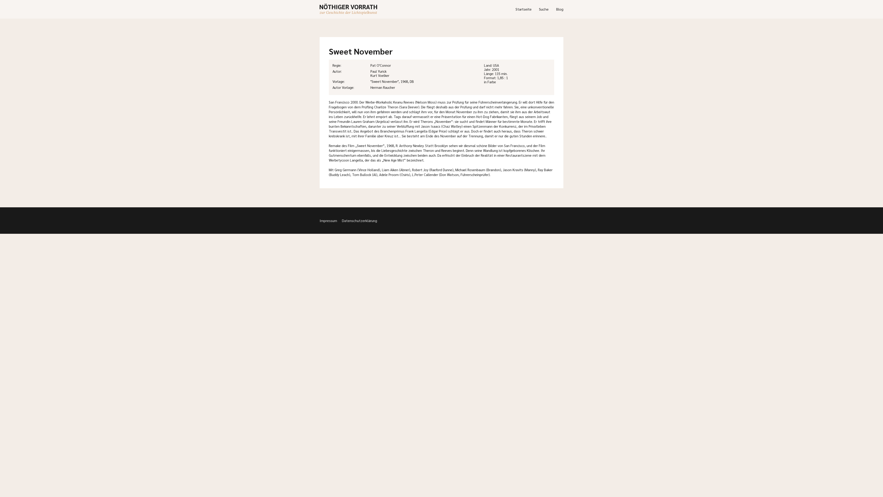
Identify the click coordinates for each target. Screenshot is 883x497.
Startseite (524, 9)
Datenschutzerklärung (359, 220)
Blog (559, 9)
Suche (544, 9)
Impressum (328, 220)
